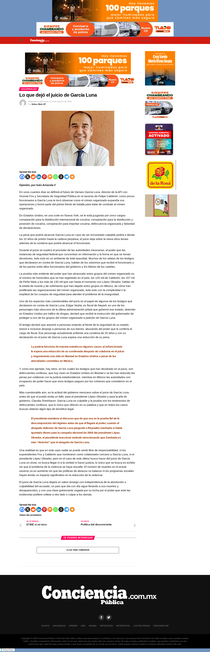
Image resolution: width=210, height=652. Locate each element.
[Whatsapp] (55, 176)
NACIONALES (78, 40)
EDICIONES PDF (161, 626)
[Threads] (61, 176)
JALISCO (64, 40)
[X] (27, 176)
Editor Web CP (39, 104)
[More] (72, 176)
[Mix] (49, 176)
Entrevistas (145, 40)
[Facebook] (22, 176)
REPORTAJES (127, 40)
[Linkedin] (38, 176)
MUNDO (113, 40)
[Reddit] (33, 176)
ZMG (103, 40)
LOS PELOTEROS (141, 626)
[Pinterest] (44, 176)
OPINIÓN (93, 40)
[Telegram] (66, 176)
